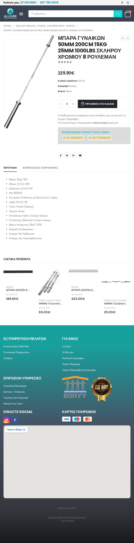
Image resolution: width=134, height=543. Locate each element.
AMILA (69, 91)
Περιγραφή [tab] (10, 168)
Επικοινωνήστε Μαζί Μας (16, 346)
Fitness (42, 300)
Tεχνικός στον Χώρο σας (15, 397)
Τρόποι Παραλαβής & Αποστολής (79, 370)
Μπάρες (73, 86)
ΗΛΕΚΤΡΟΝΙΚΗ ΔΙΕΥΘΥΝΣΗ (80, 155)
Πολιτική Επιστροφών (73, 358)
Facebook (61, 155)
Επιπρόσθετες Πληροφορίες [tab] (40, 168)
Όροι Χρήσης (67, 520)
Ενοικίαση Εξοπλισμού (15, 386)
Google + (73, 155)
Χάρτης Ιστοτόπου (67, 508)
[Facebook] (122, 2)
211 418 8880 (20, 2)
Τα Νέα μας (67, 352)
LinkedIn (67, 155)
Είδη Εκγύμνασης (55, 300)
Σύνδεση (7, 358)
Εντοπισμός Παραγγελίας (16, 352)
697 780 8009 (49, 2)
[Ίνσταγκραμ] (127, 2)
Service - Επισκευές (14, 392)
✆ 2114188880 (73, 138)
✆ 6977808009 (100, 138)
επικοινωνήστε (100, 122)
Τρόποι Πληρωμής (71, 364)
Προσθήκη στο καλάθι (99, 104)
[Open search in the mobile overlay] (75, 13)
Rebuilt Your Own (13, 403)
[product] (18, 271)
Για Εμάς (66, 346)
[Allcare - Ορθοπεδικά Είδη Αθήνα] (8, 13)
